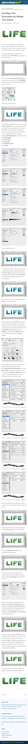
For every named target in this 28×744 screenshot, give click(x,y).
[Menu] (25, 2)
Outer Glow (7, 139)
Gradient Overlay (8, 143)
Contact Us (5, 737)
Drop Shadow (13, 577)
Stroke (6, 145)
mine (17, 642)
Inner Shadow (7, 137)
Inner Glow (7, 141)
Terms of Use (5, 731)
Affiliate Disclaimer (7, 735)
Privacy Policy (5, 733)
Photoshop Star (11, 742)
